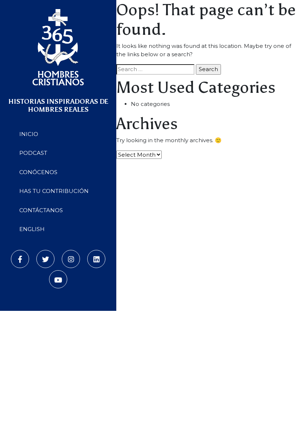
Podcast (33, 152)
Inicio (28, 134)
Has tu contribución (54, 191)
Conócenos (38, 172)
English (32, 229)
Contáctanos (41, 210)
